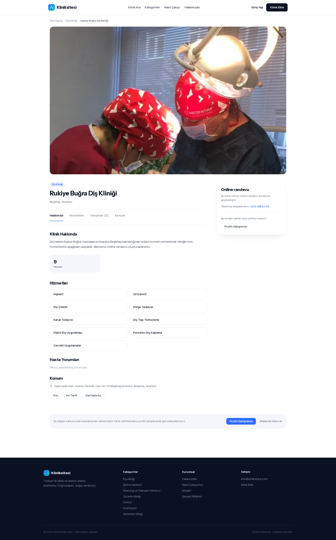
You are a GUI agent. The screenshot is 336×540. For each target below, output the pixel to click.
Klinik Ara (134, 7)
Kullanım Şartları (282, 532)
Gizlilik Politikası (261, 532)
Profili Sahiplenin (235, 226)
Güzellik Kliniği (131, 496)
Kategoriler (152, 7)
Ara (55, 395)
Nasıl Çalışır (172, 7)
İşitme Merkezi (132, 485)
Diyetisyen (130, 508)
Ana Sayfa (56, 20)
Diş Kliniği (71, 20)
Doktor (127, 502)
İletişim (186, 490)
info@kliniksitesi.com (254, 479)
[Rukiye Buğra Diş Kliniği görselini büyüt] (168, 100)
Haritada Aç (93, 395)
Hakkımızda (192, 7)
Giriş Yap (257, 7)
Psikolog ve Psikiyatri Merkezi (141, 490)
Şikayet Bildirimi (192, 496)
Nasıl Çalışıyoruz (192, 485)
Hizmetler (76, 215)
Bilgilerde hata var (271, 421)
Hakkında (56, 215)
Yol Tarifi (71, 395)
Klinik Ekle (277, 7)
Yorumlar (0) (99, 215)
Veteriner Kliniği (133, 514)
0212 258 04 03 (259, 206)
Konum (120, 215)
